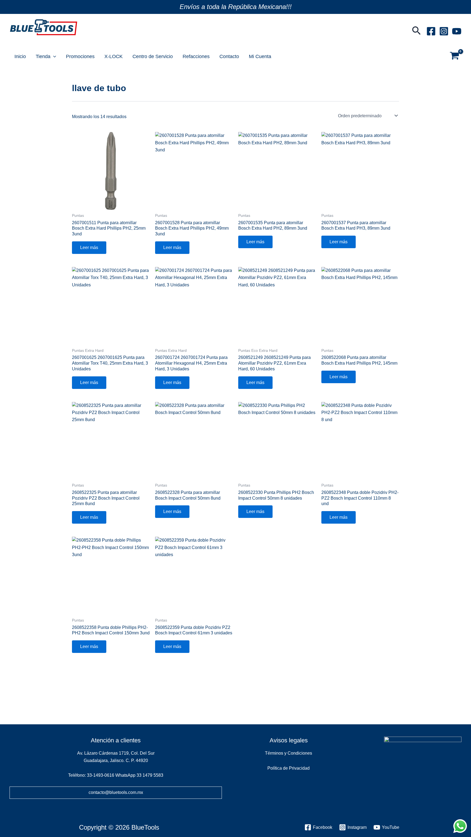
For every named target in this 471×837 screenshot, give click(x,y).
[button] (416, 31)
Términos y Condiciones (288, 753)
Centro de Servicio (152, 56)
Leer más (89, 247)
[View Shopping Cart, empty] (454, 56)
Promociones (80, 56)
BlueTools (25, 39)
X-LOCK (113, 56)
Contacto (229, 56)
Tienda (43, 56)
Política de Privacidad (288, 768)
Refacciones (196, 56)
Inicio (20, 56)
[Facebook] (431, 31)
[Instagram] (444, 31)
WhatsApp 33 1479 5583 (139, 775)
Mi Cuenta (260, 56)
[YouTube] (456, 31)
